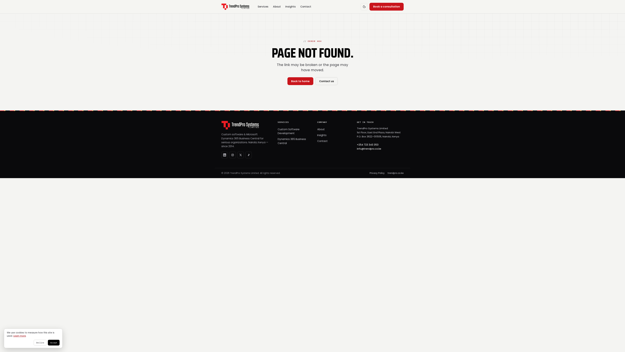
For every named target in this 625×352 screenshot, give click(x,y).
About (277, 6)
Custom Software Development (288, 131)
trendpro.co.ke (396, 173)
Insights (290, 6)
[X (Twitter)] (240, 155)
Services (263, 6)
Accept (53, 342)
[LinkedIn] (224, 155)
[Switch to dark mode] (364, 6)
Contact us (326, 81)
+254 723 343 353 (367, 144)
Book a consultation (386, 6)
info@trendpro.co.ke (369, 148)
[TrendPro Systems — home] (235, 6)
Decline (40, 342)
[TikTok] (248, 155)
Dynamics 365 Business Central (292, 141)
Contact (305, 6)
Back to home (300, 81)
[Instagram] (232, 155)
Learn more (19, 335)
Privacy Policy (377, 173)
